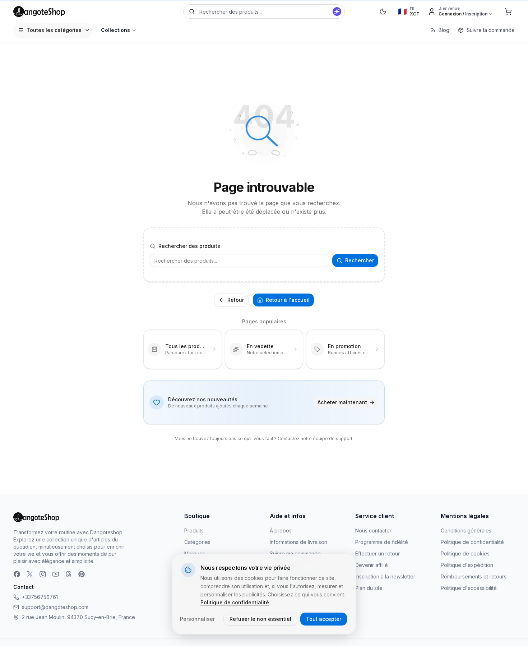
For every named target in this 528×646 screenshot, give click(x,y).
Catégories (197, 542)
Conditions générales (466, 530)
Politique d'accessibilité (469, 588)
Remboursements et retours (473, 576)
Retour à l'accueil (288, 300)
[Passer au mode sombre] (382, 11)
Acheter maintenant (342, 402)
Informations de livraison (298, 542)
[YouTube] (55, 574)
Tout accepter (323, 619)
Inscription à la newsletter (385, 576)
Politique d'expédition (467, 565)
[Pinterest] (81, 574)
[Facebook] (16, 574)
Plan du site (369, 588)
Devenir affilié (371, 565)
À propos (281, 530)
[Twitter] (29, 574)
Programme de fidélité (381, 542)
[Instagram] (42, 574)
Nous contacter (373, 530)
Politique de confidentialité (472, 542)
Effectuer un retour (377, 553)
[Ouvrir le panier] (508, 11)
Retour (235, 300)
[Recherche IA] (337, 11)
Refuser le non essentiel (260, 619)
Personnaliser (197, 619)
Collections (115, 30)
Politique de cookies (465, 553)
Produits (194, 530)
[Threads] (68, 574)
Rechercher (359, 260)
